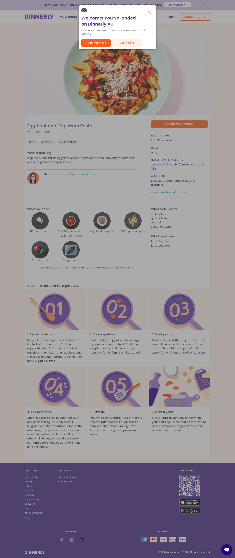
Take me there (96, 43)
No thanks (127, 43)
